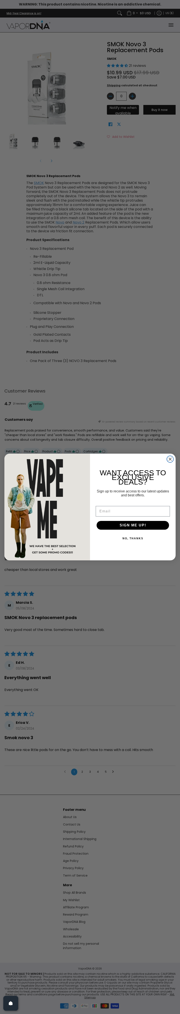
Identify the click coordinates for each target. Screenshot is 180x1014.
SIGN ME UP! (133, 525)
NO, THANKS (132, 538)
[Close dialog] (170, 459)
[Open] (10, 1003)
